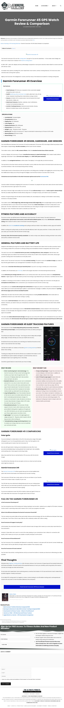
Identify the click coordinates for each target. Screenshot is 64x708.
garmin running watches (30, 347)
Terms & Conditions (52, 705)
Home (36, 6)
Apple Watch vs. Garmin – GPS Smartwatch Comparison (18, 615)
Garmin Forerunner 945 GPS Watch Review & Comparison (14, 621)
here (33, 40)
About (54, 6)
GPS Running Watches (14, 43)
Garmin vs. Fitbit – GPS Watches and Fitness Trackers (18, 613)
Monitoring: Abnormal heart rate (18, 94)
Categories (44, 6)
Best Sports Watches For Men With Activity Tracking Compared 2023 (22, 609)
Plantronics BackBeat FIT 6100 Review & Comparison (13, 622)
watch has (16, 225)
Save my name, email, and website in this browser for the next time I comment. (21, 679)
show (13, 48)
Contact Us (13, 705)
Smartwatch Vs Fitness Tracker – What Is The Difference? (19, 611)
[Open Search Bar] (60, 6)
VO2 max (20, 270)
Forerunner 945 (44, 176)
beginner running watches (15, 563)
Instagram (32, 693)
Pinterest (38, 693)
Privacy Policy (20, 705)
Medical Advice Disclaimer (30, 705)
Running (6, 43)
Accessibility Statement (42, 705)
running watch (23, 58)
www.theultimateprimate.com (16, 599)
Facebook (26, 693)
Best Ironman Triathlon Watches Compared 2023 (17, 607)
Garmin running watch (26, 60)
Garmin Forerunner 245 (9, 471)
